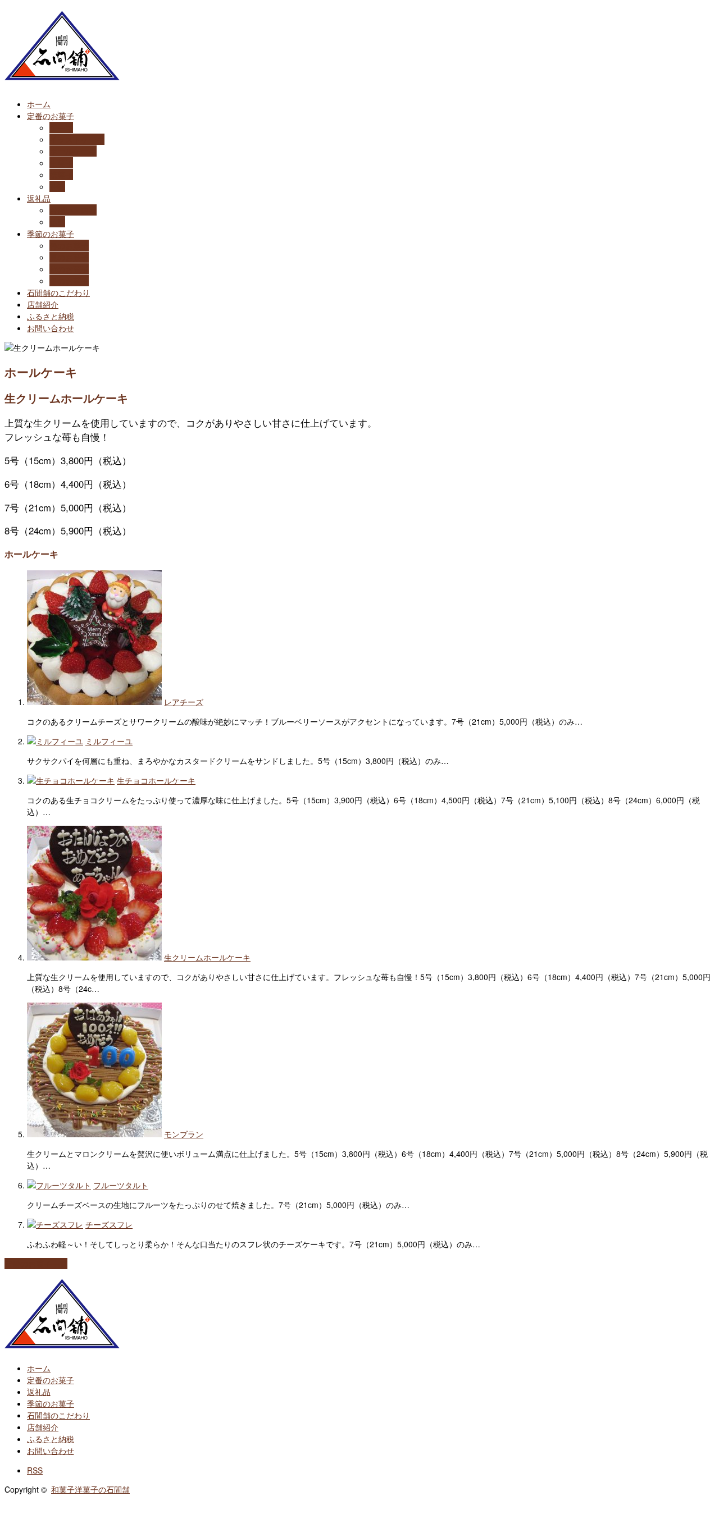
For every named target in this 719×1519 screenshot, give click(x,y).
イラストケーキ (76, 139)
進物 (57, 186)
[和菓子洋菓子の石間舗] (62, 76)
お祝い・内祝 (73, 210)
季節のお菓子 (50, 233)
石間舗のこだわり (58, 292)
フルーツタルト (120, 1185)
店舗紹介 (42, 304)
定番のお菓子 (50, 115)
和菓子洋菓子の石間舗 (90, 1489)
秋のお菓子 (69, 268)
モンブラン (183, 1134)
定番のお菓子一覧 (35, 1263)
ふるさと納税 (50, 316)
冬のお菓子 (69, 280)
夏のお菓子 (69, 257)
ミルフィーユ (109, 741)
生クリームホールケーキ (207, 957)
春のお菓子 (69, 245)
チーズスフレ (109, 1224)
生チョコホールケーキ (156, 780)
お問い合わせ (50, 327)
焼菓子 (61, 174)
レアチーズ (183, 701)
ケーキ (61, 127)
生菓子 (61, 162)
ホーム (39, 103)
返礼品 (39, 198)
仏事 (57, 221)
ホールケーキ (73, 151)
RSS (35, 1470)
